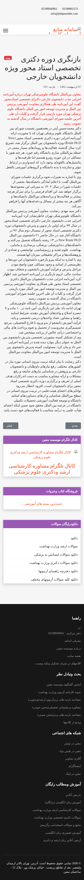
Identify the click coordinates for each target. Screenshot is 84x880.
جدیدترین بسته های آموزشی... (42, 503)
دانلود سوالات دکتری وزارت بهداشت (53, 563)
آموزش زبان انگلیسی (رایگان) (63, 802)
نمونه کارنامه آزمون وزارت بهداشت (59, 692)
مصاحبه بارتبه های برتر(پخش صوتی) (59, 714)
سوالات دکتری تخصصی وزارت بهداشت (57, 817)
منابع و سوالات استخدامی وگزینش (60, 825)
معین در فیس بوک (70, 751)
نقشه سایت (74, 655)
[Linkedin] (17, 8)
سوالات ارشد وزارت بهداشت (58, 546)
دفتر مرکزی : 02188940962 (64, 633)
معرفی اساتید (72, 640)
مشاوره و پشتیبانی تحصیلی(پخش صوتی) (56, 707)
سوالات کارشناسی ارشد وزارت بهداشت (57, 810)
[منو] (5, 31)
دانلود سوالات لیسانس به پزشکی (56, 554)
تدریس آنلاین (73, 794)
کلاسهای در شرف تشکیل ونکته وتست (58, 663)
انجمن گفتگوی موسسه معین (63, 684)
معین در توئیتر (72, 743)
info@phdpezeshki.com (64, 13)
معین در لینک (73, 773)
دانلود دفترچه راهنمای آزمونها (58, 571)
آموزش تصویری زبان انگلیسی (63, 832)
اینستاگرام (75, 766)
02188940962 (49, 8)
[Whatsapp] (23, 13)
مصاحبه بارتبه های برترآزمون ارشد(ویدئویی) (54, 699)
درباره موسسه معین (68, 648)
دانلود (74, 538)
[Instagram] (10, 8)
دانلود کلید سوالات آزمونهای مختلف (54, 579)
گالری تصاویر (73, 758)
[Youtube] (23, 8)
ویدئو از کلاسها (72, 722)
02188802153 (70, 8)
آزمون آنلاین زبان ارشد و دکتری (62, 840)
